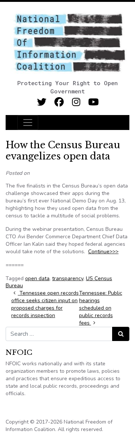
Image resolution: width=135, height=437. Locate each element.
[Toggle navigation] (27, 122)
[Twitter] (42, 102)
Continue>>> (103, 251)
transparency (67, 278)
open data (37, 278)
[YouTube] (93, 102)
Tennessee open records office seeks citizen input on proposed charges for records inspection (45, 304)
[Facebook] (59, 102)
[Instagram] (76, 102)
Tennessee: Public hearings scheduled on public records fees (100, 307)
